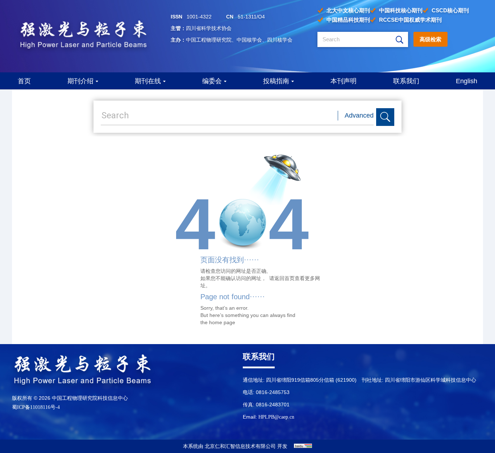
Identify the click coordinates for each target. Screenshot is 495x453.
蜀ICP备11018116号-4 (36, 407)
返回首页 (284, 278)
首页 (24, 81)
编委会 (212, 81)
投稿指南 (276, 81)
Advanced (359, 115)
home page (222, 322)
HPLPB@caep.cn (276, 417)
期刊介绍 (80, 81)
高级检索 (430, 39)
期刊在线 (148, 81)
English (466, 81)
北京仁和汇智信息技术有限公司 (240, 446)
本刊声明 (343, 81)
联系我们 (406, 81)
